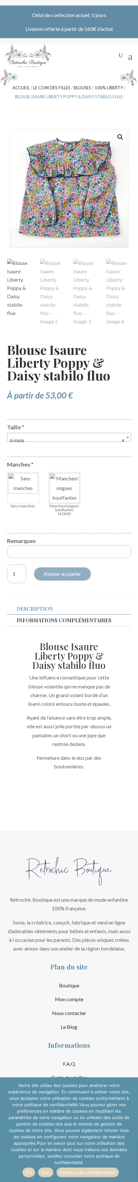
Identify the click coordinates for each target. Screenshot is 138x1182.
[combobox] (69, 437)
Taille (15, 427)
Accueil (21, 87)
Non (45, 1172)
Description (35, 608)
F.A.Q (69, 1064)
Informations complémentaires (64, 620)
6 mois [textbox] (67, 440)
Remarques (21, 541)
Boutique (69, 985)
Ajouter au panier (62, 574)
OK (29, 1172)
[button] (120, 137)
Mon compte (69, 999)
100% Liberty (109, 87)
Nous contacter (69, 1013)
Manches (20, 464)
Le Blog (69, 1027)
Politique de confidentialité (88, 1172)
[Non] (130, 1129)
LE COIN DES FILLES (51, 87)
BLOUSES (82, 87)
